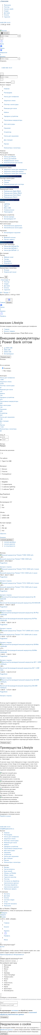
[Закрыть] (13, 82)
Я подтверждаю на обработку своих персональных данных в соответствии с (18, 1012)
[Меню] (2, 74)
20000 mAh (7, 352)
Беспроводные (9, 354)
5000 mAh (7, 350)
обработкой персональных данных (31, 999)
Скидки (6, 284)
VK (1, 293)
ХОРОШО (4, 1034)
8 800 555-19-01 (7, 68)
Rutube (6, 293)
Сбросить (3, 533)
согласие (15, 1010)
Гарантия (7, 290)
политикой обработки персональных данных (18, 1013)
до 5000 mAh (8, 348)
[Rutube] (7, 20)
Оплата (6, 288)
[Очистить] (19, 36)
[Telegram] (1, 20)
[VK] (4, 20)
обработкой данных (6, 1029)
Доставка (7, 286)
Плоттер (6, 282)
